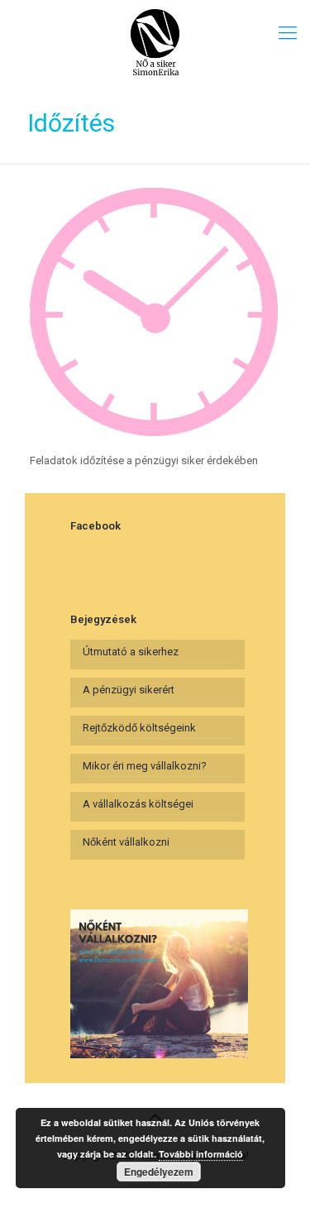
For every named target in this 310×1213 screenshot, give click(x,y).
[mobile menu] (288, 33)
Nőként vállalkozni (126, 842)
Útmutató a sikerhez (131, 651)
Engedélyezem (158, 1171)
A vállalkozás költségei (138, 804)
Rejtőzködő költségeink (139, 728)
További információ (201, 1154)
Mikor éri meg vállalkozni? (145, 766)
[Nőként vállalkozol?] (155, 41)
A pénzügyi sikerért (128, 689)
